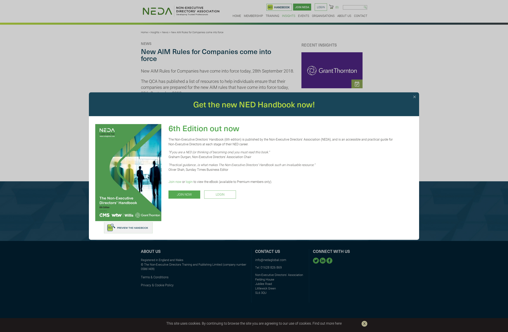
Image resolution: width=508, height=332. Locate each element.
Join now (174, 182)
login (189, 182)
